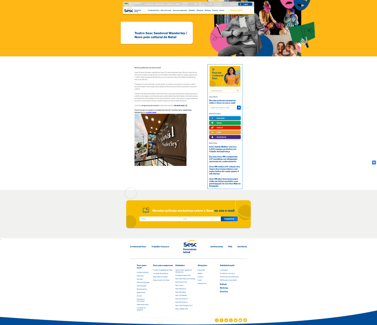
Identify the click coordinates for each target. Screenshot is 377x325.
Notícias (208, 10)
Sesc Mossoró (180, 289)
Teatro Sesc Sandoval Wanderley (183, 271)
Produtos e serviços (227, 273)
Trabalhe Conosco (160, 246)
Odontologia (141, 286)
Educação (201, 270)
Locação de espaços (141, 309)
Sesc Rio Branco (181, 302)
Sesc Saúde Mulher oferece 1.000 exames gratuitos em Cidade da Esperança (223, 149)
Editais (177, 4)
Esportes (140, 276)
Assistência (202, 283)
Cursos (221, 10)
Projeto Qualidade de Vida (162, 270)
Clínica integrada (143, 282)
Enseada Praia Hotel (182, 275)
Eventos (215, 10)
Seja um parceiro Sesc (161, 280)
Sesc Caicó (179, 285)
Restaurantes (142, 289)
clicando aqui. (179, 105)
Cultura (200, 277)
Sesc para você (166, 10)
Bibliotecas (141, 292)
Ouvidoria (233, 4)
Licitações (170, 4)
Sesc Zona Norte (181, 299)
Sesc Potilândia (181, 295)
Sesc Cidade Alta (181, 309)
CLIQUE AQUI (151, 113)
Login (245, 4)
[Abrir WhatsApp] (372, 320)
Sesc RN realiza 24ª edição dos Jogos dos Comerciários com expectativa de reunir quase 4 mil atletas (224, 170)
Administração (160, 4)
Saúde (200, 273)
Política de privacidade (228, 280)
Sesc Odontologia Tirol (183, 305)
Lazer (200, 280)
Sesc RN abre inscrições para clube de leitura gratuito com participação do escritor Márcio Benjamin (225, 182)
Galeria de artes (143, 304)
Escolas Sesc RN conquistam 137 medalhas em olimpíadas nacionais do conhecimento (223, 159)
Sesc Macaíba (180, 292)
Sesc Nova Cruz (181, 282)
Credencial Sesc (153, 10)
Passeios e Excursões (141, 300)
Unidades (191, 10)
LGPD (210, 4)
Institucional (149, 4)
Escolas (139, 279)
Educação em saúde (160, 277)
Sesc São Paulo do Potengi (185, 279)
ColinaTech (160, 323)
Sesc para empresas (180, 10)
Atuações (200, 10)
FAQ (195, 4)
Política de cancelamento (229, 277)
